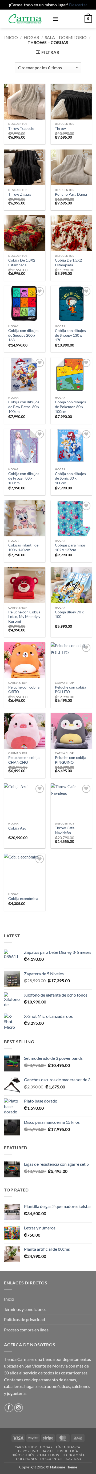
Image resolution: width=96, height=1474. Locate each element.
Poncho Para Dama (71, 194)
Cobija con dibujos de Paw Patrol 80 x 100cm (23, 406)
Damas (48, 1451)
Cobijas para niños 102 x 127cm (70, 547)
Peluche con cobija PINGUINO (70, 759)
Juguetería (67, 1451)
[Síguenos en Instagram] (18, 1407)
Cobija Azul (17, 828)
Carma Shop (26, 1447)
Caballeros (48, 1455)
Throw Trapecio (21, 128)
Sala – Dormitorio (66, 37)
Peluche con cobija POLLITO (70, 689)
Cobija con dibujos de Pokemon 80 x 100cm (70, 406)
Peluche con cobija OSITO (23, 689)
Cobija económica (23, 898)
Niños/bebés (22, 1455)
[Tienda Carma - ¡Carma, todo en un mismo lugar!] (26, 19)
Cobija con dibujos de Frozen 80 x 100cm (23, 478)
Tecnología (73, 1455)
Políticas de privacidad (24, 1319)
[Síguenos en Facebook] (9, 1407)
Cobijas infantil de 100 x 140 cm (23, 547)
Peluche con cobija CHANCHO (23, 759)
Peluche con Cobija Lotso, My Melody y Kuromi (24, 616)
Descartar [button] (78, 4)
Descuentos (51, 1459)
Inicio (11, 37)
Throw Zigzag (19, 194)
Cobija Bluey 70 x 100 (69, 614)
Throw (60, 128)
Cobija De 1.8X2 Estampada (21, 262)
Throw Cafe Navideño (64, 830)
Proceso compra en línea (26, 1329)
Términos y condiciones (25, 1309)
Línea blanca (68, 1447)
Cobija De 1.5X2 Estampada (68, 262)
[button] (55, 18)
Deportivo (28, 1451)
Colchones (26, 1459)
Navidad (73, 1459)
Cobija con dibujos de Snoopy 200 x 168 (23, 335)
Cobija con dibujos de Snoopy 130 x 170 (70, 335)
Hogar (31, 37)
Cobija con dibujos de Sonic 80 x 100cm (70, 478)
